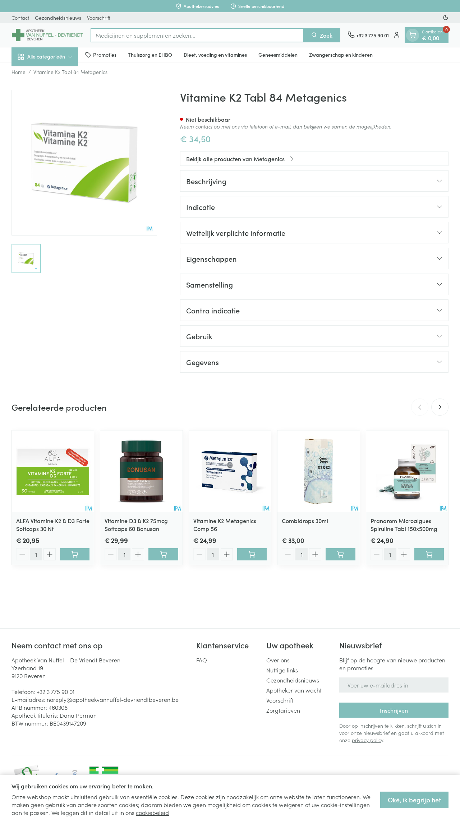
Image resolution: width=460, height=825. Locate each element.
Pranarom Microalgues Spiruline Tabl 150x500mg (404, 524)
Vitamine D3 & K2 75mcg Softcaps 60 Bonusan (136, 524)
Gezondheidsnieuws (58, 17)
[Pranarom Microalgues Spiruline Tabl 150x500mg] (407, 471)
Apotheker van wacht (294, 690)
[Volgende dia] (439, 407)
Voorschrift (98, 17)
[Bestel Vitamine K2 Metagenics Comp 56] (252, 554)
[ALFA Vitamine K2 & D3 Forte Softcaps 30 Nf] (53, 471)
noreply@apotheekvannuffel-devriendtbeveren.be (113, 699)
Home (19, 71)
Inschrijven (394, 710)
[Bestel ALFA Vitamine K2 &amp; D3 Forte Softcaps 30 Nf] (74, 554)
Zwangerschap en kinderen (341, 54)
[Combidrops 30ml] (318, 471)
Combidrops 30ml (305, 521)
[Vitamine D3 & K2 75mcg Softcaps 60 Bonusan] (141, 471)
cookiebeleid (152, 812)
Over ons (278, 660)
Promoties (104, 54)
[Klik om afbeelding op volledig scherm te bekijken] (84, 162)
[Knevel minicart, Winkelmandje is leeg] (412, 34)
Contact (20, 17)
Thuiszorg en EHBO (150, 54)
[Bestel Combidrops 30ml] (340, 554)
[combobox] (197, 35)
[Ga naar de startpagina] (47, 35)
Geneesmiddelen (278, 54)
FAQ (201, 660)
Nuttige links (282, 670)
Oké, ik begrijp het (414, 799)
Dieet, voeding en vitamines (215, 54)
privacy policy (367, 740)
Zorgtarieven (283, 710)
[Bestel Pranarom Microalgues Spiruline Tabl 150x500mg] (429, 554)
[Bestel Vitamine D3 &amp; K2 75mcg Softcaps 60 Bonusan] (163, 554)
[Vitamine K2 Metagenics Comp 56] (230, 471)
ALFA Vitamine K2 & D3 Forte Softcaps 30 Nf (52, 524)
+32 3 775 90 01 (55, 691)
